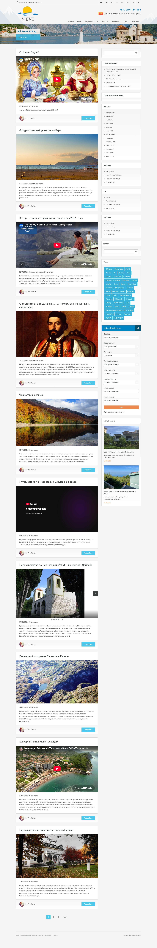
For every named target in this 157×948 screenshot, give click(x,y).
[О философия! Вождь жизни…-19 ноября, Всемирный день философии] (57, 334)
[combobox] (121, 346)
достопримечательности (115, 310)
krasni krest (132, 284)
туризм (108, 318)
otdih (115, 295)
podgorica (129, 299)
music (108, 291)
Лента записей (111, 201)
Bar (115, 273)
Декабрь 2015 (110, 134)
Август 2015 (110, 145)
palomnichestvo (125, 295)
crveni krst (117, 276)
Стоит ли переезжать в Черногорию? (118, 86)
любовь (130, 310)
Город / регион (109, 343)
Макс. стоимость (110, 379)
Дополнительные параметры (115, 412)
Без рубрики (110, 171)
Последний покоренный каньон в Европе (44, 656)
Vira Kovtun (32, 118)
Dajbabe (109, 280)
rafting (108, 303)
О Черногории (33, 106)
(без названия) (111, 82)
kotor (123, 284)
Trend (117, 306)
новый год (109, 314)
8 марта (109, 269)
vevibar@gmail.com (35, 2)
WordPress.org (110, 208)
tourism (109, 306)
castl (128, 273)
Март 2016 (109, 131)
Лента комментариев (113, 204)
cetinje (108, 276)
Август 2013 (110, 156)
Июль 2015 (109, 149)
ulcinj (124, 306)
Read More (111, 457)
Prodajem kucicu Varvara (113, 75)
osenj (108, 295)
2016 (128, 269)
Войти (108, 197)
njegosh (131, 291)
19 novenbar (119, 269)
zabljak (131, 306)
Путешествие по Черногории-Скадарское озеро (48, 482)
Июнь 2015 (109, 152)
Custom (127, 276)
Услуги (103, 21)
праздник (127, 314)
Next (64, 917)
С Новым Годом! (29, 52)
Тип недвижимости (111, 361)
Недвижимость (90, 21)
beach (121, 273)
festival (117, 280)
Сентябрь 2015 (111, 142)
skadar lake (118, 303)
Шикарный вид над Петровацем (38, 741)
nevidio (115, 291)
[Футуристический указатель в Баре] (57, 157)
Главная (71, 21)
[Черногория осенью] (57, 422)
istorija (108, 284)
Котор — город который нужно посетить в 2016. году (51, 218)
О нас (79, 21)
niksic (123, 291)
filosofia (126, 280)
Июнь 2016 (109, 123)
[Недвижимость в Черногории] (28, 14)
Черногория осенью (31, 395)
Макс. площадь (109, 397)
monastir (109, 288)
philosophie (119, 299)
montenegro (119, 288)
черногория (118, 318)
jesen (116, 284)
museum (130, 288)
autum (108, 273)
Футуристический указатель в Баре (40, 130)
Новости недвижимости (114, 175)
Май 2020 (109, 120)
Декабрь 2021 (110, 113)
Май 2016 (109, 127)
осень (119, 314)
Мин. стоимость (109, 370)
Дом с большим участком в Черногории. (119, 452)
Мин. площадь (109, 388)
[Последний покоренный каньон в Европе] (57, 682)
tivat (127, 303)
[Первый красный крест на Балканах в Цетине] (57, 856)
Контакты (135, 21)
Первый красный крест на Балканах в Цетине (46, 830)
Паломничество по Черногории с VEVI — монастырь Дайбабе (55, 565)
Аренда (125, 21)
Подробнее (88, 118)
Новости (115, 21)
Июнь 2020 (109, 116)
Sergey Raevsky (136, 935)
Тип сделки (108, 352)
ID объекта (107, 334)
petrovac (109, 299)
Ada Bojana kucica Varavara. (115, 79)
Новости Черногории (36, 184)
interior (134, 280)
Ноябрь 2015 (110, 138)
